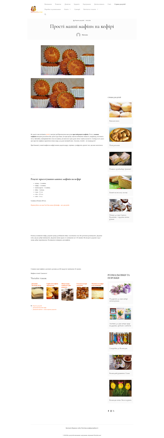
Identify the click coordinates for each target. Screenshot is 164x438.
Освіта (66, 9)
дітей (47, 134)
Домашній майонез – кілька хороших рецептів (44, 309)
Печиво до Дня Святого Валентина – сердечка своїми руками (119, 217)
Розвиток (58, 4)
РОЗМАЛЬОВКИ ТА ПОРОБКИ (119, 276)
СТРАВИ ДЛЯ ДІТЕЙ (114, 97)
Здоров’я (76, 4)
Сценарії (77, 9)
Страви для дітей (119, 4)
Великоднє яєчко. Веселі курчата (120, 400)
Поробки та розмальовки (53, 9)
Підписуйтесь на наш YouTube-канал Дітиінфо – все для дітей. (50, 205)
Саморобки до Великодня (118, 348)
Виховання (48, 4)
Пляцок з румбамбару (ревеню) (120, 169)
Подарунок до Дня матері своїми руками (118, 300)
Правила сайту (76, 428)
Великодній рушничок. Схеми (119, 373)
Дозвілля (67, 4)
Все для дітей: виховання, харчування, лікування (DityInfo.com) (84, 435)
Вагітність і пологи (89, 9)
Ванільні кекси (114, 121)
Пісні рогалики (114, 145)
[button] (45, 14)
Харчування (87, 4)
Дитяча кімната (99, 4)
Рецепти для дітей (79, 20)
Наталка (85, 35)
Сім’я (109, 4)
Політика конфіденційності (89, 428)
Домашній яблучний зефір (39, 307)
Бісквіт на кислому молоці (118, 193)
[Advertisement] (67, 121)
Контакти (68, 428)
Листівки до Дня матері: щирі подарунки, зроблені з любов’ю (120, 325)
